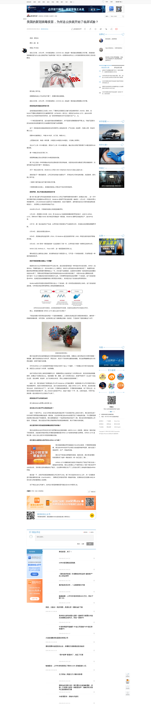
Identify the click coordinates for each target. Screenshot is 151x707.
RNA (33, 491)
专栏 (66, 2)
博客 (57, 2)
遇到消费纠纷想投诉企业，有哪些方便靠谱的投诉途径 (65, 646)
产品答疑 (101, 427)
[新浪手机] (120, 376)
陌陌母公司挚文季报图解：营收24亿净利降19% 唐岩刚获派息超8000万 (114, 58)
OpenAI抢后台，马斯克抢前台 (113, 48)
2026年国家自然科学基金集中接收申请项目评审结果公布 (112, 81)
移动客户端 (118, 1)
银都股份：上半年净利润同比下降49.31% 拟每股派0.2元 (66, 666)
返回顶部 (127, 699)
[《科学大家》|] (111, 155)
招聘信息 (109, 424)
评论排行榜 (118, 67)
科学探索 (46, 16)
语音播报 (127, 687)
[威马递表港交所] (111, 132)
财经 (44, 2)
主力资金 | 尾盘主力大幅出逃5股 (70, 674)
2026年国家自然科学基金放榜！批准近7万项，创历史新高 (112, 92)
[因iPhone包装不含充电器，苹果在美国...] (111, 179)
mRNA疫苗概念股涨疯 (67, 563)
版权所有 (116, 433)
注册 (111, 1)
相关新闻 (32, 551)
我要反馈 (93, 491)
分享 (111, 29)
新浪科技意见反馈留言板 (107, 414)
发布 (90, 544)
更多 (71, 2)
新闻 (35, 2)
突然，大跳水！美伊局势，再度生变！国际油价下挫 (64, 607)
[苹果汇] (111, 385)
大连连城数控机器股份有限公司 (57, 638)
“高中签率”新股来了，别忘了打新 (71, 655)
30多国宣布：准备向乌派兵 (69, 696)
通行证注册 (117, 424)
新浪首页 (29, 2)
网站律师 (109, 427)
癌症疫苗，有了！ (65, 552)
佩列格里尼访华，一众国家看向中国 (72, 585)
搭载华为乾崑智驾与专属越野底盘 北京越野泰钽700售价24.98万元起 (112, 87)
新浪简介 (101, 421)
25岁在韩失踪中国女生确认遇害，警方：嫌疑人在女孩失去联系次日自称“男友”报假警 (112, 76)
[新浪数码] (111, 376)
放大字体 (90, 29)
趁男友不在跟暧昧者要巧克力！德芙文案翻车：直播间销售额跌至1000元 (112, 71)
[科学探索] (102, 385)
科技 (53, 2)
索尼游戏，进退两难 (111, 39)
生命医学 (51, 16)
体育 (39, 2)
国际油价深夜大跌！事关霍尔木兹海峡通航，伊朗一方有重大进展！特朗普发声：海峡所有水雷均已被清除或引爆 (76, 687)
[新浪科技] (102, 376)
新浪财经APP (78, 29)
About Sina (117, 421)
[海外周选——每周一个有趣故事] (111, 358)
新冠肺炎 (40, 491)
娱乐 (48, 2)
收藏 (95, 29)
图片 (62, 2)
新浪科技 (41, 16)
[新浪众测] (120, 385)
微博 (100, 29)
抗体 (36, 491)
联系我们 (101, 424)
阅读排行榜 (105, 67)
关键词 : (29, 491)
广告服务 (109, 421)
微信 (106, 29)
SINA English (117, 427)
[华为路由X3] (111, 246)
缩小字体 (84, 29)
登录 (78, 544)
